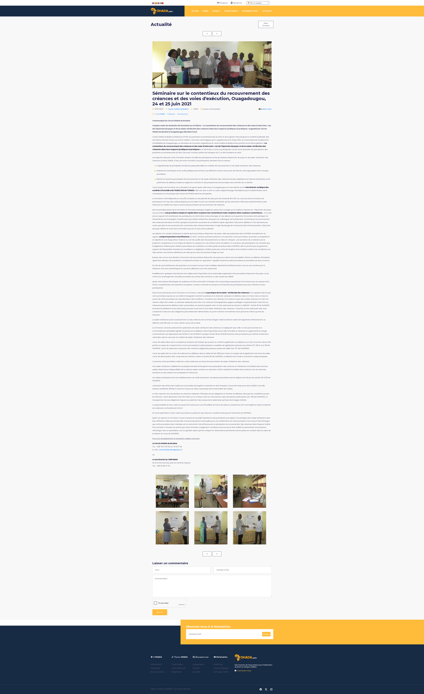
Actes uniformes (178, 668)
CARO (225, 672)
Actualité (267, 11)
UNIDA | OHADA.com (159, 689)
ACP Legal (218, 672)
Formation (171, 114)
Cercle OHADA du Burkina (178, 109)
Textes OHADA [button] (231, 11)
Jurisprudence (198, 664)
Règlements (177, 672)
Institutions (155, 668)
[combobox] (258, 3)
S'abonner (266, 634)
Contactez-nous (244, 670)
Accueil (195, 11)
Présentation (156, 664)
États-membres (157, 672)
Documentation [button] (250, 11)
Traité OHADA (177, 664)
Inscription (238, 3)
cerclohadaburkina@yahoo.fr (170, 450)
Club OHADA (160, 114)
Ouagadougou (183, 114)
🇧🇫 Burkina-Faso (265, 109)
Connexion (224, 3)
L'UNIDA (205, 11)
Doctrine (196, 668)
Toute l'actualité (265, 24)
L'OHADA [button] (216, 11)
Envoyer (160, 612)
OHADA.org (218, 664)
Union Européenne (221, 668)
